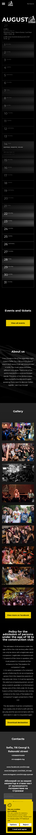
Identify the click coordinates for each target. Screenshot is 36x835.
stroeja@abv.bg (18, 759)
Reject (25, 825)
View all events (18, 323)
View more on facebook (18, 615)
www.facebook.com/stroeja (18, 767)
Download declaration (18, 723)
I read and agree (19, 829)
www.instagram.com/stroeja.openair (18, 774)
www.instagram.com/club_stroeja (18, 771)
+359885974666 (18, 755)
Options (13, 825)
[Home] (10, 3)
